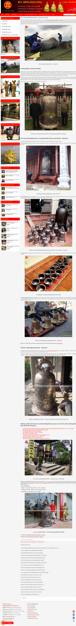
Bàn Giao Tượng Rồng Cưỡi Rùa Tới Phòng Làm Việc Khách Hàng (32, 589)
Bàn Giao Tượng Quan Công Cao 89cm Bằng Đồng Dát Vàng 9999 (32, 560)
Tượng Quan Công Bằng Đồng (32, 612)
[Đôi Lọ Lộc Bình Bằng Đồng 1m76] (10, 87)
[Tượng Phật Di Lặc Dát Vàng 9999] (10, 154)
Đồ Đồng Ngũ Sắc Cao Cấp (31, 609)
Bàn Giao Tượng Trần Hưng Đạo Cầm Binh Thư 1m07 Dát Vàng (32, 584)
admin (29, 539)
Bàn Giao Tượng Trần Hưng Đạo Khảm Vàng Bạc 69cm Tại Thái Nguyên (33, 555)
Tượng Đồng (4, 21)
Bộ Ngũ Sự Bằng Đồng (31, 605)
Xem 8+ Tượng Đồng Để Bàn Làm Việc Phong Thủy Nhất (31, 579)
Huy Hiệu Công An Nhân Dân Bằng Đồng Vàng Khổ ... (13, 247)
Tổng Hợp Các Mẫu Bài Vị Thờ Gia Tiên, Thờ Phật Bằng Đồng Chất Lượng (12, 188)
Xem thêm (3, 54)
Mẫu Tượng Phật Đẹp (44, 14)
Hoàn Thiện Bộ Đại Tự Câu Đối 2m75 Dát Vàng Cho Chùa (31, 574)
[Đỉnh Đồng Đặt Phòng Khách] (10, 133)
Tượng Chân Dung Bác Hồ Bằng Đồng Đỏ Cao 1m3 (12, 235)
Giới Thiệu (7, 14)
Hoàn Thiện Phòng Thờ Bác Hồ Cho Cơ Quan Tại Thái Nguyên (32, 552)
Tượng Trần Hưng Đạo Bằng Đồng (33, 614)
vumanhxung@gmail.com (9, 618)
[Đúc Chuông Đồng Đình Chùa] (10, 66)
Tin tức (21, 14)
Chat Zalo (73, 616)
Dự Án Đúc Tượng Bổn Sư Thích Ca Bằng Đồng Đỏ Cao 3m (11, 214)
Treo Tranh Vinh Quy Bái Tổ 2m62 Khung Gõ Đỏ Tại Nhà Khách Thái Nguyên (34, 572)
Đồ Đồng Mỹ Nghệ (6, 29)
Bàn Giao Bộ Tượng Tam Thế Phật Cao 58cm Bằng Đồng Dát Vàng (32, 567)
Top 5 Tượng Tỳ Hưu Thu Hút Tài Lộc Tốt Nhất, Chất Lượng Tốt (12, 197)
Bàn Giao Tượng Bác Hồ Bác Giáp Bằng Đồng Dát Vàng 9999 (31, 550)
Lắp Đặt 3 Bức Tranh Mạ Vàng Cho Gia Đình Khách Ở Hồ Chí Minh (33, 557)
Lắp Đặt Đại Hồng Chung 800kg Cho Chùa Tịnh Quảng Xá (31, 587)
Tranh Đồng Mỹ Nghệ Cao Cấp (32, 618)
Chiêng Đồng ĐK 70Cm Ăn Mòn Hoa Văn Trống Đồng (12, 222)
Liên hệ (8, 224)
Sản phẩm (14, 14)
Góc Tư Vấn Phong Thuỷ (31, 14)
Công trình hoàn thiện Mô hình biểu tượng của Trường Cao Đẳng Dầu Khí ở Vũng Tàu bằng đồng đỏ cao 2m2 (12, 171)
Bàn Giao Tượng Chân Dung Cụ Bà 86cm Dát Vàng (30, 594)
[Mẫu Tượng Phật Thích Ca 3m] (10, 47)
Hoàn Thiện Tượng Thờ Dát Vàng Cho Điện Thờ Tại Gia (31, 577)
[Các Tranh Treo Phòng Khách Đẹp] (10, 111)
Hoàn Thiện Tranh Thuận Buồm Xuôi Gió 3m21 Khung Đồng (31, 582)
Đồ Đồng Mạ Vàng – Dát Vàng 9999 (10, 34)
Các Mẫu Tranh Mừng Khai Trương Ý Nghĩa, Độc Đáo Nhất (11, 192)
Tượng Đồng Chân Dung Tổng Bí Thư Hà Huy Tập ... (12, 241)
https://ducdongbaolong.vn (10, 616)
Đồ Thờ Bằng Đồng (6, 26)
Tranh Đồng (4, 23)
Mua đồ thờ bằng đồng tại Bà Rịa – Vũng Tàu (34, 536)
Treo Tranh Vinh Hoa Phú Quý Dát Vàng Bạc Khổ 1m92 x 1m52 (32, 565)
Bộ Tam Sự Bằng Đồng (31, 607)
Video (53, 14)
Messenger (73, 619)
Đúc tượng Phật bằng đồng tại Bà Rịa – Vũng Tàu (35, 534)
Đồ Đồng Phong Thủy (6, 32)
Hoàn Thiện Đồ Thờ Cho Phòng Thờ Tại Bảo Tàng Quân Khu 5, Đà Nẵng (33, 562)
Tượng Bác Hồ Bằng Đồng (31, 616)
